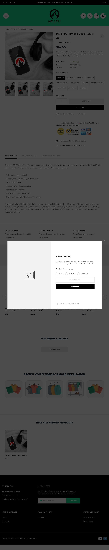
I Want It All (84, 274)
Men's (61, 274)
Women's (72, 274)
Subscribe (75, 286)
